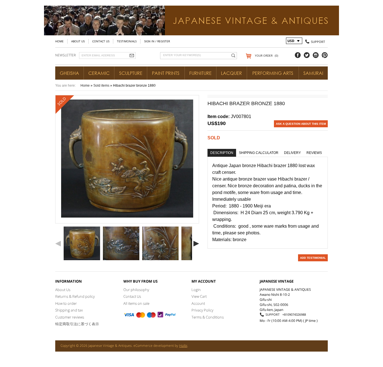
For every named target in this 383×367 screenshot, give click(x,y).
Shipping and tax (69, 310)
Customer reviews (69, 317)
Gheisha (69, 73)
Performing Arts (272, 73)
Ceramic (99, 73)
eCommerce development (153, 345)
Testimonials (127, 41)
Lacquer (231, 73)
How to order (66, 303)
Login (196, 289)
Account (198, 303)
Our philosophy (136, 289)
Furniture (200, 73)
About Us (78, 41)
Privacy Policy (202, 310)
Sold (213, 137)
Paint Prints (165, 73)
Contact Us (100, 41)
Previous (58, 243)
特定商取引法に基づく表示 (77, 323)
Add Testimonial (313, 257)
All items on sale (136, 303)
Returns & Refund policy (75, 296)
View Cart (199, 296)
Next (196, 243)
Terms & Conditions (208, 317)
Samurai (313, 73)
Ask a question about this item (301, 123)
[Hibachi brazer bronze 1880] (82, 243)
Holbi (183, 345)
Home (59, 41)
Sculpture (130, 73)
